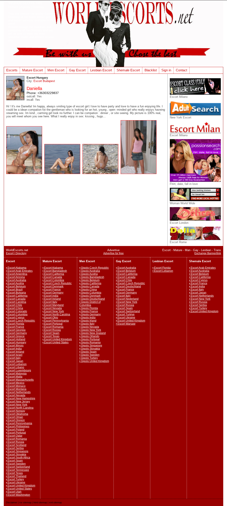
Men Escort (55, 70)
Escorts (12, 70)
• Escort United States (19, 488)
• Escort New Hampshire (20, 398)
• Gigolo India (87, 317)
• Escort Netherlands (18, 392)
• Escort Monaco (15, 386)
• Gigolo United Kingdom (94, 361)
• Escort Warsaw (125, 323)
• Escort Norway (15, 410)
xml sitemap (55, 502)
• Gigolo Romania (90, 342)
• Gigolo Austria (88, 274)
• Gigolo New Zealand (92, 333)
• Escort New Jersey (18, 401)
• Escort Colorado (16, 311)
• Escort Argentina (16, 274)
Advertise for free (113, 253)
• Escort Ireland (15, 351)
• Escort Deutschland (128, 286)
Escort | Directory (16, 253)
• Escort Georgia (15, 330)
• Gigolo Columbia (90, 292)
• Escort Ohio (50, 317)
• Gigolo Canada (89, 286)
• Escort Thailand (16, 476)
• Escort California (16, 295)
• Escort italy (13, 358)
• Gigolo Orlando (89, 336)
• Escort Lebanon (16, 364)
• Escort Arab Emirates (19, 270)
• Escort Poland (15, 429)
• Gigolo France (88, 311)
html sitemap (40, 502)
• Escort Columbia (16, 314)
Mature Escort (32, 70)
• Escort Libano (15, 367)
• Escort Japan (14, 361)
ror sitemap (25, 502)
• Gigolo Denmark (90, 295)
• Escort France (15, 326)
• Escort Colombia (53, 280)
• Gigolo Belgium (89, 280)
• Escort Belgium (16, 286)
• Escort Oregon (15, 420)
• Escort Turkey (15, 479)
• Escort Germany (16, 333)
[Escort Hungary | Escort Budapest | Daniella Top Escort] (25, 175)
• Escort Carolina (16, 302)
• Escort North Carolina (19, 407)
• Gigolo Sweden (89, 354)
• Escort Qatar (14, 435)
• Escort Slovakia (16, 454)
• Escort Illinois (14, 345)
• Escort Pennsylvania (19, 423)
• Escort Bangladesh (55, 270)
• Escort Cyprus (15, 317)
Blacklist (151, 70)
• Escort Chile (14, 305)
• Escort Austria (15, 283)
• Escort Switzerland (18, 466)
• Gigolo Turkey (88, 358)
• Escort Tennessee (17, 470)
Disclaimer (11, 502)
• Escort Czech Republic (20, 320)
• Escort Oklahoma (17, 414)
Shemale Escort (128, 70)
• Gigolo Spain (88, 351)
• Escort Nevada (15, 395)
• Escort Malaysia (16, 373)
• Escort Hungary (16, 342)
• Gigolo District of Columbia (90, 303)
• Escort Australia (16, 280)
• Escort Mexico (15, 382)
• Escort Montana (16, 389)
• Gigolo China (88, 289)
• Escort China (14, 308)
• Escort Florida (15, 323)
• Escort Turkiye (125, 314)
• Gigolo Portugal (89, 339)
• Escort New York (16, 404)
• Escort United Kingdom (20, 485)
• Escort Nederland (127, 298)
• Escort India (14, 348)
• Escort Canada (15, 298)
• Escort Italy (50, 302)
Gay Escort (77, 70)
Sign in (166, 70)
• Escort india (50, 295)
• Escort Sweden (16, 463)
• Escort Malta (14, 376)
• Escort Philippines (17, 426)
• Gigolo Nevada (89, 326)
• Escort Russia (15, 442)
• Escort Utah (14, 491)
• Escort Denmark (53, 286)
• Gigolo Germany (90, 314)
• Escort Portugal (16, 432)
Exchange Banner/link (207, 253)
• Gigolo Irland (87, 320)
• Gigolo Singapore (90, 345)
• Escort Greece (15, 336)
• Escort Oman (14, 417)
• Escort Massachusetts (20, 379)
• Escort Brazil (14, 289)
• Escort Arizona (15, 277)
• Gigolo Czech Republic (94, 267)
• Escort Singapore (17, 451)
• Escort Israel (14, 354)
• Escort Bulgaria (16, 292)
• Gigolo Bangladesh (91, 277)
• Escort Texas (14, 473)
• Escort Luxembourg (18, 370)
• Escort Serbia (15, 448)
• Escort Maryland (53, 305)
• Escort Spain (14, 460)
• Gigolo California (90, 283)
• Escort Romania (16, 438)
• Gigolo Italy (86, 323)
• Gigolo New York (90, 330)
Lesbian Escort (101, 70)
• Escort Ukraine (15, 482)
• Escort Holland (15, 339)
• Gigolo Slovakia (89, 348)
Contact (181, 70)
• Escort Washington (18, 494)
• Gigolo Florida (88, 308)
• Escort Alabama (16, 267)
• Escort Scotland (16, 445)
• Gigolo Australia (89, 270)
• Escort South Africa (18, 457)
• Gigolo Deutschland (92, 298)
